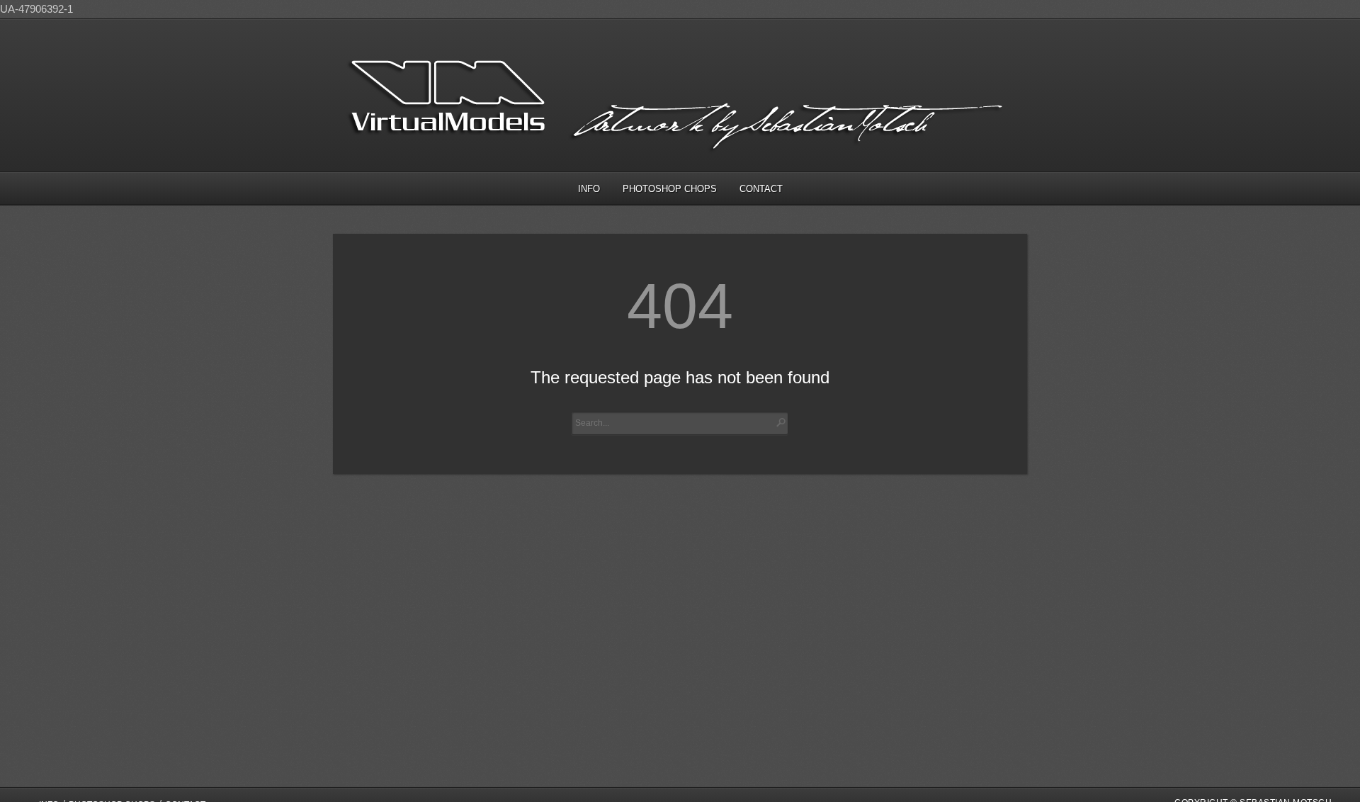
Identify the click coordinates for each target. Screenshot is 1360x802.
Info (589, 188)
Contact (761, 188)
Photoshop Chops (670, 188)
